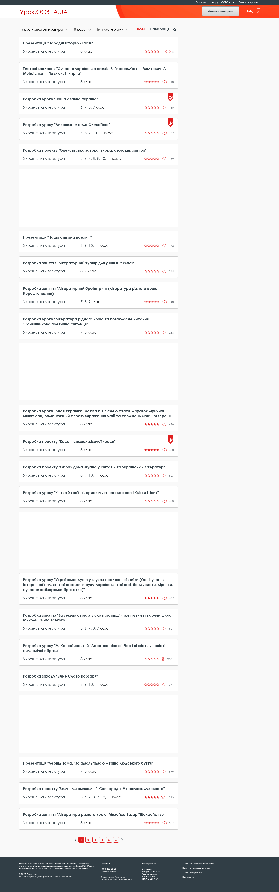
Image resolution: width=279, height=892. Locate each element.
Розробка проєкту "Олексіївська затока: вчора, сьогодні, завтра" (84, 150)
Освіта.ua (201, 2)
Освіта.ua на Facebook (113, 877)
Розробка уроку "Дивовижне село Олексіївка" (66, 124)
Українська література (44, 51)
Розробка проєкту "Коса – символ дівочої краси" (69, 441)
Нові (141, 29)
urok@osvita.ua (108, 871)
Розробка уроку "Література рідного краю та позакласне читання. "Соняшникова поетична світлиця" (86, 321)
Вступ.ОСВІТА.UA (150, 878)
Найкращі (159, 29)
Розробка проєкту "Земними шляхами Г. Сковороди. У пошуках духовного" (94, 788)
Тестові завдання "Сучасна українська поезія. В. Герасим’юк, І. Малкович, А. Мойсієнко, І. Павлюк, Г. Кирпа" (95, 71)
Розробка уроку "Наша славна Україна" (60, 99)
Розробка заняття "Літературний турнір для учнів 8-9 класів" (79, 262)
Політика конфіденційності (196, 868)
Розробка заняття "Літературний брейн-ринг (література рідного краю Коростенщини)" (90, 290)
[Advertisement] (98, 198)
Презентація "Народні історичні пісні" (58, 43)
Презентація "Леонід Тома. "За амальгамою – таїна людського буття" (88, 763)
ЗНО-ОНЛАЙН (149, 876)
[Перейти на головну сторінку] (44, 11)
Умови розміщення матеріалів (198, 863)
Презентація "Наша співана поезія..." (57, 237)
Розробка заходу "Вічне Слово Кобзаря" (60, 676)
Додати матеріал (220, 11)
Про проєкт (188, 877)
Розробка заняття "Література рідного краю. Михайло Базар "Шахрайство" (94, 814)
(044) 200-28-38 (108, 869)
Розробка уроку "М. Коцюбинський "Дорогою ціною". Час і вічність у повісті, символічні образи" (94, 648)
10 (95, 133)
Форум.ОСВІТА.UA (223, 2)
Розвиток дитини (248, 2)
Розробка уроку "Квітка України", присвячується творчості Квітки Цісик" (91, 492)
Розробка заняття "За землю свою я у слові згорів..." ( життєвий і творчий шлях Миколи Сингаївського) (97, 617)
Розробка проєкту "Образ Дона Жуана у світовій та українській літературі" (94, 467)
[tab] (45, 30)
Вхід (250, 11)
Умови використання (193, 872)
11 (101, 133)
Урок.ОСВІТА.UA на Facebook (116, 879)
